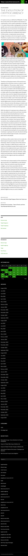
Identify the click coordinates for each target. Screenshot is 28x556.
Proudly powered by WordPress (7, 554)
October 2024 (4, 315)
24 (17, 274)
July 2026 (3, 291)
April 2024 (3, 331)
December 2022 (4, 374)
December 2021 (4, 406)
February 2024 (4, 336)
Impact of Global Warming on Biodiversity (10, 444)
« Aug (2, 278)
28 (6, 276)
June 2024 (3, 326)
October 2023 (4, 347)
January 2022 (4, 404)
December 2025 (4, 309)
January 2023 (4, 371)
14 (6, 272)
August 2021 (4, 417)
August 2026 (4, 288)
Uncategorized (4, 7)
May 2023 (3, 361)
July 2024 (3, 323)
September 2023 (4, 350)
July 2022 (3, 388)
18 (21, 272)
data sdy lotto (4, 545)
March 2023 (3, 366)
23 (14, 274)
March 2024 (3, 334)
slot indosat (3, 472)
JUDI (2, 427)
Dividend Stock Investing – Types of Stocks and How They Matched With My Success (13, 204)
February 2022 (4, 401)
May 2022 (3, 393)
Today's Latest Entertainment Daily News (11, 2)
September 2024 (4, 318)
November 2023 (4, 344)
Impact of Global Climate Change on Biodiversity (12, 446)
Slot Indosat (3, 228)
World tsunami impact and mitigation (9, 453)
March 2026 (3, 301)
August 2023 (4, 353)
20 (2, 274)
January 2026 (4, 307)
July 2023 (3, 355)
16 (14, 272)
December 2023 (4, 342)
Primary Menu (26, 2)
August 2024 (4, 320)
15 (10, 272)
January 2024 (4, 339)
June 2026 (3, 293)
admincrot (13, 15)
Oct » (25, 278)
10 (17, 270)
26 (25, 274)
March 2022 (3, 398)
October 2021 (4, 412)
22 (10, 274)
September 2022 (4, 382)
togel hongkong (4, 245)
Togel (2, 248)
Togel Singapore (4, 223)
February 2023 (4, 369)
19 (25, 272)
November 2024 (4, 312)
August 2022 (4, 385)
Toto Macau (3, 250)
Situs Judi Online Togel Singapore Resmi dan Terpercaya (14, 198)
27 (2, 276)
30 (14, 276)
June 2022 (3, 390)
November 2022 (4, 377)
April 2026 (3, 299)
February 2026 (4, 304)
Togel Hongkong (4, 225)
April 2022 (3, 396)
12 (25, 270)
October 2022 (4, 380)
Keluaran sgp (4, 220)
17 (17, 272)
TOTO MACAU (4, 253)
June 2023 (3, 358)
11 (21, 270)
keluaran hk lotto (5, 540)
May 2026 (3, 296)
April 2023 (3, 363)
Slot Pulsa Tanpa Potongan (7, 542)
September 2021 (4, 415)
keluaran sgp (4, 242)
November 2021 (4, 409)
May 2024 (3, 328)
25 (21, 274)
